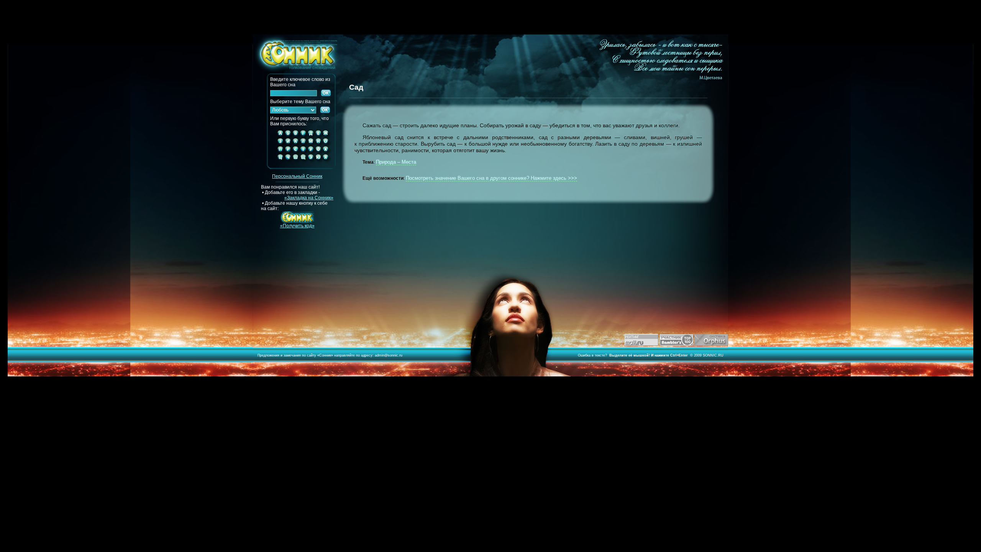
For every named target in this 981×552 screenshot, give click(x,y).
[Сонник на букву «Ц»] (279, 163)
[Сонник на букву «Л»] (303, 144)
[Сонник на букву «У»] (311, 152)
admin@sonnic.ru (388, 355)
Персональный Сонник (297, 176)
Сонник (325, 355)
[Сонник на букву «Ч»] (288, 163)
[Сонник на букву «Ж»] (327, 136)
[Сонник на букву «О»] (327, 144)
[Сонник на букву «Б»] (288, 136)
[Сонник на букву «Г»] (303, 136)
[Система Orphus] (711, 344)
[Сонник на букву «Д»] (311, 136)
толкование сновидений (294, 52)
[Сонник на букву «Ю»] (318, 163)
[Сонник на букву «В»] (295, 136)
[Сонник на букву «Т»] (303, 152)
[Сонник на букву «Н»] (318, 144)
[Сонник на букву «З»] (279, 144)
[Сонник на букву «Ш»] (295, 163)
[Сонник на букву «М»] (311, 144)
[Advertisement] (490, 17)
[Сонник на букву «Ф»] (318, 152)
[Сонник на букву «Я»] (327, 163)
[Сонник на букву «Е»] (318, 136)
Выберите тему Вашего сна (300, 101)
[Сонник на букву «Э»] (311, 163)
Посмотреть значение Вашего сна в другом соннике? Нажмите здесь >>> (491, 178)
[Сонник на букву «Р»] (288, 152)
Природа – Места (396, 162)
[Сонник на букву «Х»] (327, 152)
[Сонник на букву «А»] (279, 136)
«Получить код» (297, 225)
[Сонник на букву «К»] (295, 144)
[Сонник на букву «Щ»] (303, 163)
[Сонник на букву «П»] (279, 152)
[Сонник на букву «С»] (295, 152)
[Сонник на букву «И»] (288, 144)
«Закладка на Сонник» (308, 197)
